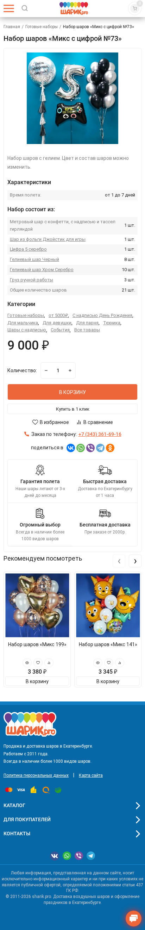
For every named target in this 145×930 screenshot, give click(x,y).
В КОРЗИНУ (72, 392)
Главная (12, 27)
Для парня (87, 322)
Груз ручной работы (31, 279)
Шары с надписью (26, 329)
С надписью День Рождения (102, 315)
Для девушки (57, 322)
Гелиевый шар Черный (34, 259)
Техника (111, 322)
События (60, 329)
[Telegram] (100, 448)
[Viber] (90, 448)
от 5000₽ (58, 315)
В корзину (37, 681)
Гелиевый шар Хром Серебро (42, 269)
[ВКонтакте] (71, 448)
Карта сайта (91, 775)
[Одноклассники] (110, 448)
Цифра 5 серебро (28, 249)
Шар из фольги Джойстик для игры (48, 239)
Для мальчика (22, 322)
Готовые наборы (41, 27)
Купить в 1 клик (72, 409)
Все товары (87, 329)
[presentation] (119, 561)
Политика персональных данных (36, 775)
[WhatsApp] (80, 448)
